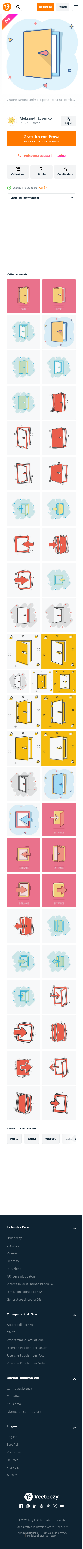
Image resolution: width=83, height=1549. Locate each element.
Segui (68, 123)
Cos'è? (43, 187)
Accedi (63, 7)
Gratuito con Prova (42, 138)
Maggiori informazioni (24, 197)
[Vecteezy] (7, 7)
